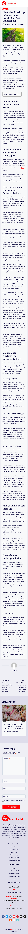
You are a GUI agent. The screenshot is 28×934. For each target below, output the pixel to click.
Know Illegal (13, 929)
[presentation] (14, 713)
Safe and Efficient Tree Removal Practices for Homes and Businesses (21, 686)
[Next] (23, 720)
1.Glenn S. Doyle (14, 871)
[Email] (24, 916)
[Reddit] (10, 920)
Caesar (8, 24)
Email (5, 788)
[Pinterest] (17, 916)
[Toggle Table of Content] (18, 94)
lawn (22, 168)
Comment (6, 758)
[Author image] (3, 24)
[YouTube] (14, 916)
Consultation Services (14, 860)
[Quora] (14, 920)
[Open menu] (24, 3)
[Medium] (21, 916)
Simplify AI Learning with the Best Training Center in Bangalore (7, 686)
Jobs (14, 879)
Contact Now (14, 849)
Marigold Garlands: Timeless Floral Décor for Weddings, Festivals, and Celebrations (14, 726)
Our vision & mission (14, 882)
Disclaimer (14, 852)
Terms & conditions (14, 857)
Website (5, 796)
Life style (5, 9)
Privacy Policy (14, 855)
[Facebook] (3, 916)
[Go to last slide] (4, 720)
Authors (14, 868)
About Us (14, 847)
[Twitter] (7, 916)
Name (5, 781)
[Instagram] (10, 916)
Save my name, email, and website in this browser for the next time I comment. (14, 801)
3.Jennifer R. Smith (14, 876)
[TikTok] (17, 920)
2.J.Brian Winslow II (14, 873)
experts (14, 338)
